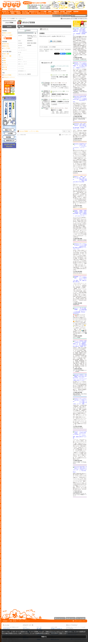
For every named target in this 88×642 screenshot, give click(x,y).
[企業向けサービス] (57, 13)
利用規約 (5, 621)
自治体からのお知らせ (56, 628)
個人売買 (39, 628)
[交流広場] (18, 13)
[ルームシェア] (5, 13)
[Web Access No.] (42, 13)
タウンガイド (26, 628)
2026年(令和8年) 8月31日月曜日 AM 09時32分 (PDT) (74, 18)
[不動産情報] (75, 11)
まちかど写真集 (9, 22)
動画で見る (6, 46)
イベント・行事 (7, 56)
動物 (4, 58)
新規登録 (9, 26)
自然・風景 (6, 53)
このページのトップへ (66, 134)
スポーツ (5, 64)
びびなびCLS (6, 628)
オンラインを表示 (7, 35)
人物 (4, 62)
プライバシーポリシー (24, 621)
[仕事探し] (49, 11)
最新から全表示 (7, 32)
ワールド (4, 18)
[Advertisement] (48, 123)
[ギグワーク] (33, 13)
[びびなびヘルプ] (50, 13)
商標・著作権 (13, 621)
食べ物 (5, 67)
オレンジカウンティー (21, 18)
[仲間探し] (12, 13)
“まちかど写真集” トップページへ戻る (29, 131)
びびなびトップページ (9, 77)
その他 (5, 69)
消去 (69, 131)
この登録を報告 (22, 134)
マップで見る (6, 48)
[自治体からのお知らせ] (14, 11)
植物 (4, 60)
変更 (64, 131)
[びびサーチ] (5, 11)
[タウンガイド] (24, 11)
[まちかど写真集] (25, 13)
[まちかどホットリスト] (33, 11)
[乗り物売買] (68, 11)
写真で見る (6, 43)
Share (63, 53)
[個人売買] (62, 11)
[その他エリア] (66, 13)
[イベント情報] (43, 11)
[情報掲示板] (56, 11)
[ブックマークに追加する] (44, 29)
